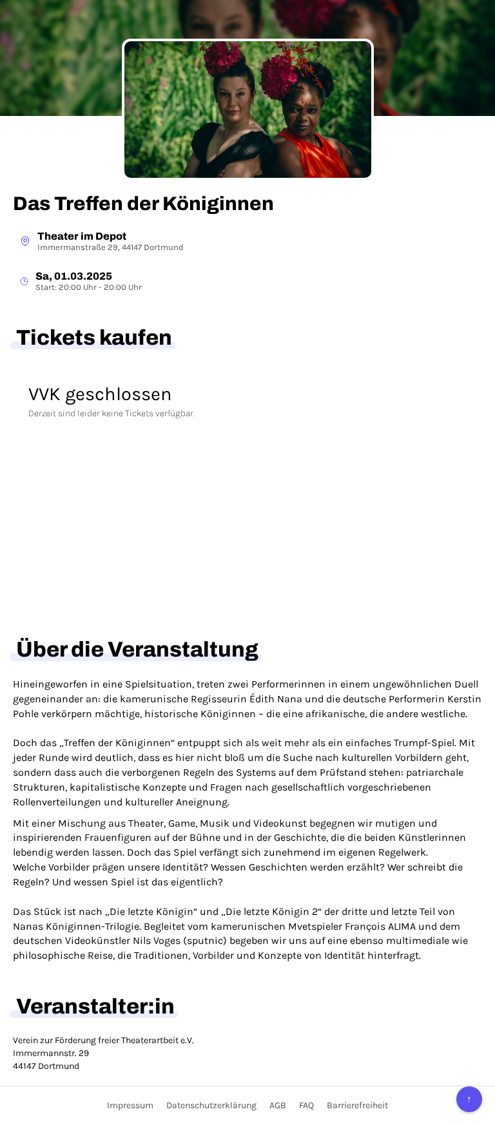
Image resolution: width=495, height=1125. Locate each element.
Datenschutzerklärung (211, 1105)
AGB (277, 1105)
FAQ (306, 1105)
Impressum (130, 1105)
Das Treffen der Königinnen (143, 203)
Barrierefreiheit (357, 1105)
